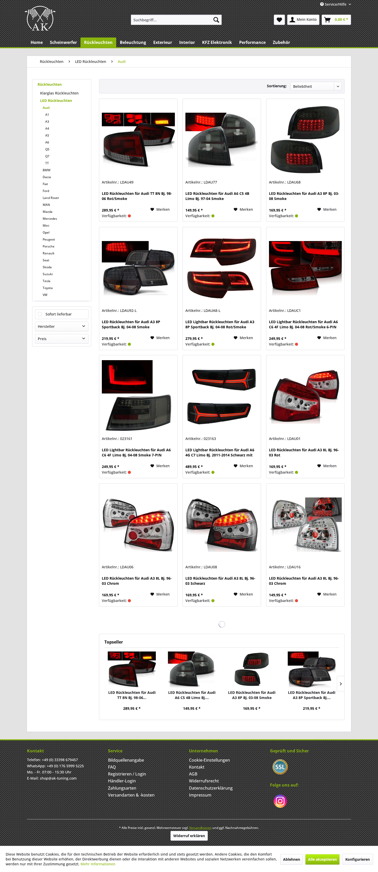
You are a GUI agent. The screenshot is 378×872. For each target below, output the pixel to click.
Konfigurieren (357, 859)
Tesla (46, 281)
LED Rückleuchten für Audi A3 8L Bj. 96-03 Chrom (137, 581)
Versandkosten (200, 828)
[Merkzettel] (279, 20)
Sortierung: (277, 85)
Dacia (47, 177)
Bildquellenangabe (126, 760)
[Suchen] (216, 20)
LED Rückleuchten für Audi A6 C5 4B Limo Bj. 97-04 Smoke (217, 196)
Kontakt (196, 767)
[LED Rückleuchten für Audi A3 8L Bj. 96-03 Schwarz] (221, 524)
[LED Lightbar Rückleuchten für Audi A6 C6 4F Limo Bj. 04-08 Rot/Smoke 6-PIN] (305, 268)
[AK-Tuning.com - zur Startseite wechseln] (40, 18)
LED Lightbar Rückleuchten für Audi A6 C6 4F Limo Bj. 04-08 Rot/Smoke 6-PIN (303, 324)
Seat (46, 260)
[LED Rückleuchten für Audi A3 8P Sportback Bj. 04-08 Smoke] (138, 268)
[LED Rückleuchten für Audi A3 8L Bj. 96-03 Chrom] (138, 524)
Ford (46, 191)
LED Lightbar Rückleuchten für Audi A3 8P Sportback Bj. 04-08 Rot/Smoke (219, 324)
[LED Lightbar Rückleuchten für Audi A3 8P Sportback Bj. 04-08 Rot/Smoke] (221, 268)
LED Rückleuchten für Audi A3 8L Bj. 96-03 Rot (304, 452)
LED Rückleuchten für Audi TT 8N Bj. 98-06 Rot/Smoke (137, 196)
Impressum (200, 795)
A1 (47, 114)
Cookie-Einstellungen (209, 760)
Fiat (45, 184)
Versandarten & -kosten (131, 795)
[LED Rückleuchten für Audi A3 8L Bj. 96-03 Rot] (305, 396)
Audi (46, 108)
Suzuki (48, 274)
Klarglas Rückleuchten (59, 93)
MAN (46, 205)
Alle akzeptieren (322, 859)
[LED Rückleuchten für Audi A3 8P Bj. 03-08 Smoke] (305, 139)
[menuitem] (176, 20)
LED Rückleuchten (56, 100)
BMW (46, 170)
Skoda (47, 267)
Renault (49, 253)
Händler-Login (122, 781)
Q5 (47, 149)
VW (45, 295)
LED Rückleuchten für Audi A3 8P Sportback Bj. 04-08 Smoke (131, 324)
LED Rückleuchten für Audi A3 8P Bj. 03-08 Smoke (304, 196)
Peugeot (49, 239)
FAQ (112, 767)
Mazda (47, 211)
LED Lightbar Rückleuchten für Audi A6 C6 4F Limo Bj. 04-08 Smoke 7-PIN (136, 452)
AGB (193, 774)
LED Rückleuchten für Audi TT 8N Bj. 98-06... (132, 695)
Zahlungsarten (122, 788)
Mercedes (50, 218)
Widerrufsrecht (204, 781)
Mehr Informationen (97, 863)
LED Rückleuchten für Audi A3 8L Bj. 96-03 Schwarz (220, 581)
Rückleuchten (50, 84)
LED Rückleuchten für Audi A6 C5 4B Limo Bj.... (191, 695)
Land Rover (51, 198)
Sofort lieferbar (59, 314)
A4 (47, 128)
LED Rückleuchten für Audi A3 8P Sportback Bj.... (311, 695)
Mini (46, 225)
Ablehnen (291, 859)
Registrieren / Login (127, 774)
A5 (47, 135)
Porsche (49, 246)
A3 (47, 121)
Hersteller (46, 326)
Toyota (48, 288)
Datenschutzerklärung (211, 788)
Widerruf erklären (189, 835)
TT (47, 163)
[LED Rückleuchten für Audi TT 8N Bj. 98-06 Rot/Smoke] (138, 139)
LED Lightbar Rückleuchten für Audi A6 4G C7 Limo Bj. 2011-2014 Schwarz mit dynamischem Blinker (219, 452)
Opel (46, 232)
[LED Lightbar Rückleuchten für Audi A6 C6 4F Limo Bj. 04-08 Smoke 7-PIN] (138, 396)
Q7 (47, 156)
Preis (42, 338)
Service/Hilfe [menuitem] (335, 4)
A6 (47, 142)
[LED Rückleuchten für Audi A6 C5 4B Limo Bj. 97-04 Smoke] (221, 139)
